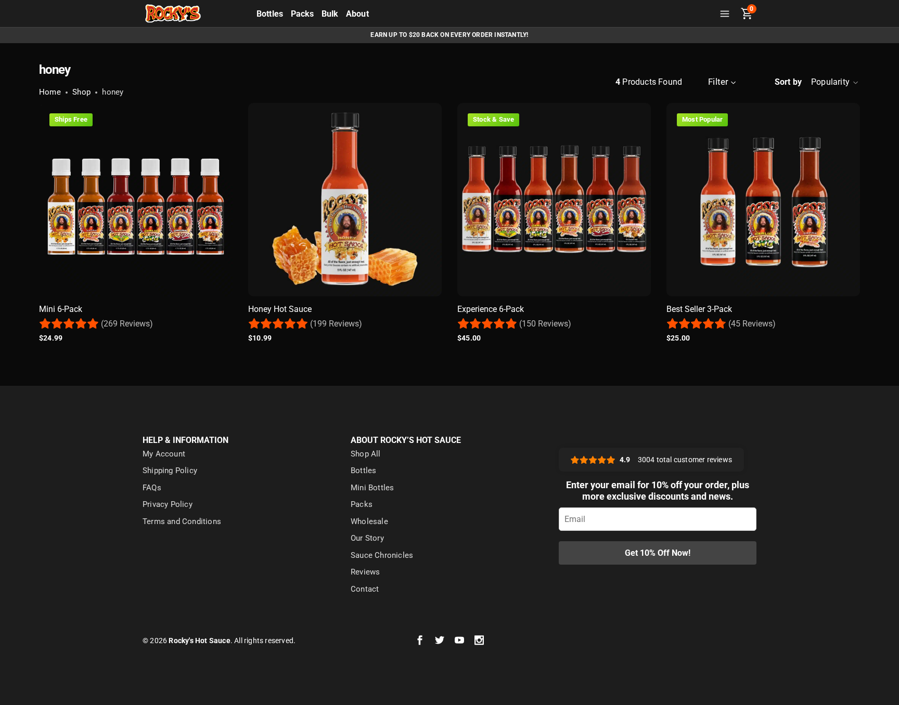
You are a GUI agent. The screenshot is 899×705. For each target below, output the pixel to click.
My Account (164, 454)
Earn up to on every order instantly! (449, 34)
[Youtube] (459, 641)
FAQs (152, 487)
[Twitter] (439, 641)
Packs (302, 14)
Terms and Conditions (182, 521)
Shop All (366, 454)
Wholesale (369, 521)
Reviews (365, 572)
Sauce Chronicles (382, 555)
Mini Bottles (372, 487)
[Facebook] (420, 641)
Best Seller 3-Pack (699, 309)
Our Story (367, 538)
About (357, 14)
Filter (718, 81)
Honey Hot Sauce (280, 309)
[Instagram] (479, 641)
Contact (365, 589)
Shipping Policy (170, 470)
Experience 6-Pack (490, 309)
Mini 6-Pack (60, 309)
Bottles (269, 14)
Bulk (330, 14)
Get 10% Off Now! (657, 553)
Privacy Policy (167, 504)
